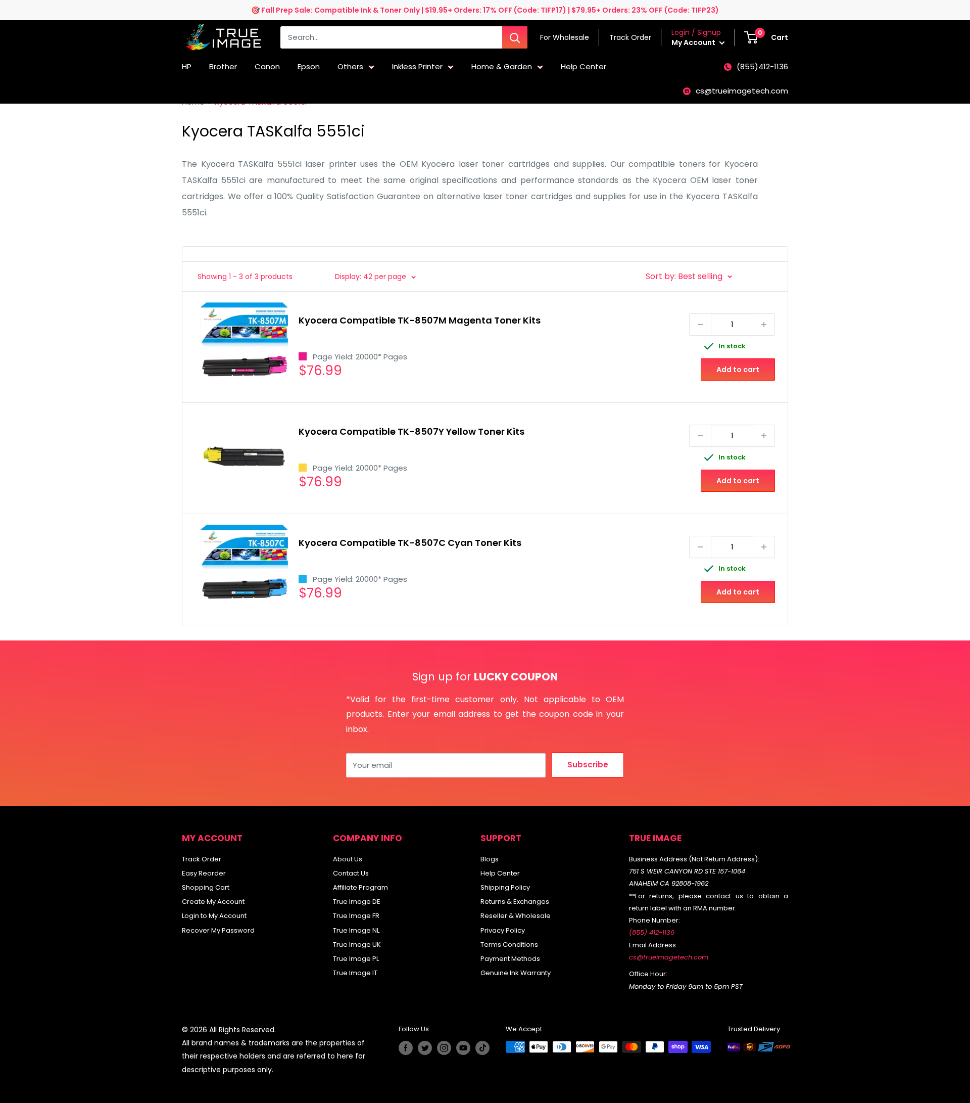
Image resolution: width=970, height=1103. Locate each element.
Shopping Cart (205, 887)
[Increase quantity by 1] (763, 324)
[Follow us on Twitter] (425, 1048)
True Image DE (356, 901)
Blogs (489, 859)
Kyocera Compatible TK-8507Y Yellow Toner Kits (411, 431)
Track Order (201, 859)
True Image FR (356, 916)
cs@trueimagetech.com (742, 90)
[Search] (514, 37)
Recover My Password (218, 930)
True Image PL (356, 958)
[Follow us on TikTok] (482, 1048)
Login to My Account (214, 916)
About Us (347, 859)
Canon (267, 66)
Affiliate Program (360, 887)
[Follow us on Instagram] (444, 1048)
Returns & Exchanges (514, 901)
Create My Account (213, 901)
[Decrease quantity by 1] (700, 324)
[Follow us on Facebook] (406, 1048)
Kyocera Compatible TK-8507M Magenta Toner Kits (420, 320)
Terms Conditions (509, 944)
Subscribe (587, 764)
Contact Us (351, 873)
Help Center (583, 66)
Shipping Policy (505, 887)
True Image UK (357, 944)
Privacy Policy (502, 930)
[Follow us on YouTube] (463, 1048)
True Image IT (355, 973)
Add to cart (737, 369)
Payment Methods (510, 958)
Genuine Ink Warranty (515, 973)
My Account (694, 42)
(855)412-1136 (762, 66)
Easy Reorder (204, 873)
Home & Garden (501, 66)
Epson (309, 66)
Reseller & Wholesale (515, 916)
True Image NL (356, 930)
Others (350, 66)
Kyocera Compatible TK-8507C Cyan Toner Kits (410, 542)
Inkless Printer (417, 66)
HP (186, 66)
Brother (223, 66)
